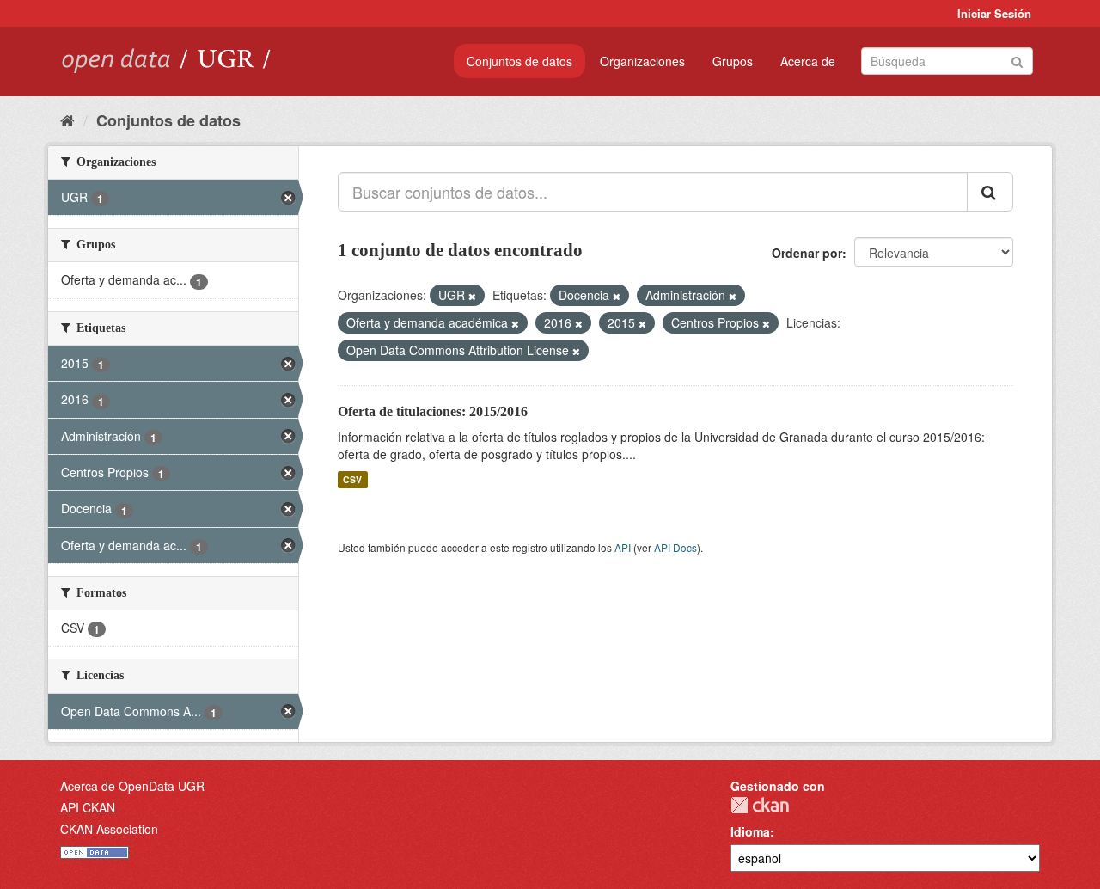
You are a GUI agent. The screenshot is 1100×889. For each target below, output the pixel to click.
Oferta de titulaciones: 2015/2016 (433, 411)
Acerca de (807, 61)
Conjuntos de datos (519, 61)
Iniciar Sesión (994, 13)
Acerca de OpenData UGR (132, 785)
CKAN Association (109, 828)
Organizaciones (642, 61)
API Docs (675, 547)
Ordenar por (807, 252)
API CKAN (87, 807)
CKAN (759, 805)
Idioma (750, 831)
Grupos (732, 61)
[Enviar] (1017, 59)
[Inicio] (67, 119)
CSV (352, 479)
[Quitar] (472, 296)
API (622, 547)
